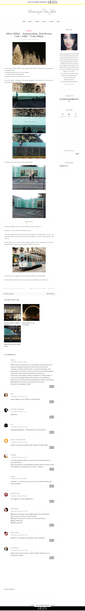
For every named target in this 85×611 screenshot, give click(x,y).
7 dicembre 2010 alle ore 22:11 (19, 496)
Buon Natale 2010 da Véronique (28, 323)
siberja (13, 455)
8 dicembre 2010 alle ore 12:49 (19, 511)
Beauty (44, 21)
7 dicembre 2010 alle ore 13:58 (19, 427)
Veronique (23, 39)
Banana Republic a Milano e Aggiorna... (12, 323)
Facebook (75, 116)
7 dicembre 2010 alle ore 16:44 (19, 442)
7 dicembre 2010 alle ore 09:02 (19, 362)
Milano (29, 30)
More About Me (69, 84)
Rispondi (52, 386)
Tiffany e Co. (22, 288)
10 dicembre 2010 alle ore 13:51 (19, 535)
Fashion (37, 21)
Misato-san (15, 493)
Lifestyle (51, 21)
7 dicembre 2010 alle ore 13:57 (19, 411)
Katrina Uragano (17, 409)
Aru (12, 394)
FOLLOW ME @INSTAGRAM (42, 605)
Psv (12, 424)
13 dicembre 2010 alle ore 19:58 (19, 550)
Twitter (69, 116)
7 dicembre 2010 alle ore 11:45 (19, 396)
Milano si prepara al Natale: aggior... (12, 345)
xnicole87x (15, 532)
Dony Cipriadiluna (18, 439)
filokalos (14, 548)
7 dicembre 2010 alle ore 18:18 (19, 457)
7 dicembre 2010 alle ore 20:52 (19, 478)
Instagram (62, 116)
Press (58, 21)
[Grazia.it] (52, 2)
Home (23, 21)
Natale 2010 (16, 288)
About (30, 21)
